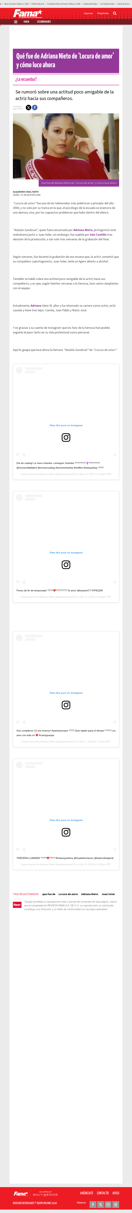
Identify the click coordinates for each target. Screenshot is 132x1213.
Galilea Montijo (90, 3)
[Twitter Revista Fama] (100, 1204)
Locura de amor (68, 894)
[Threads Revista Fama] (115, 1204)
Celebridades (44, 21)
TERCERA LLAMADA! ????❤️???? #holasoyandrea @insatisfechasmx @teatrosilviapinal (64, 858)
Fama (26, 21)
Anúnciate (86, 1193)
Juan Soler (108, 894)
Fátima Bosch (37, 3)
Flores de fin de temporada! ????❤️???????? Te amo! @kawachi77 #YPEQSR (59, 590)
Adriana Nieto (46, 474)
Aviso (115, 1193)
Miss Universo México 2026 (16, 3)
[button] (28, 107)
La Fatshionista (107, 3)
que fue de (48, 894)
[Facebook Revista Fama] (93, 1204)
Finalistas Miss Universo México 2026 (63, 3)
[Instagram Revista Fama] (108, 1204)
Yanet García (123, 3)
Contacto (103, 1193)
